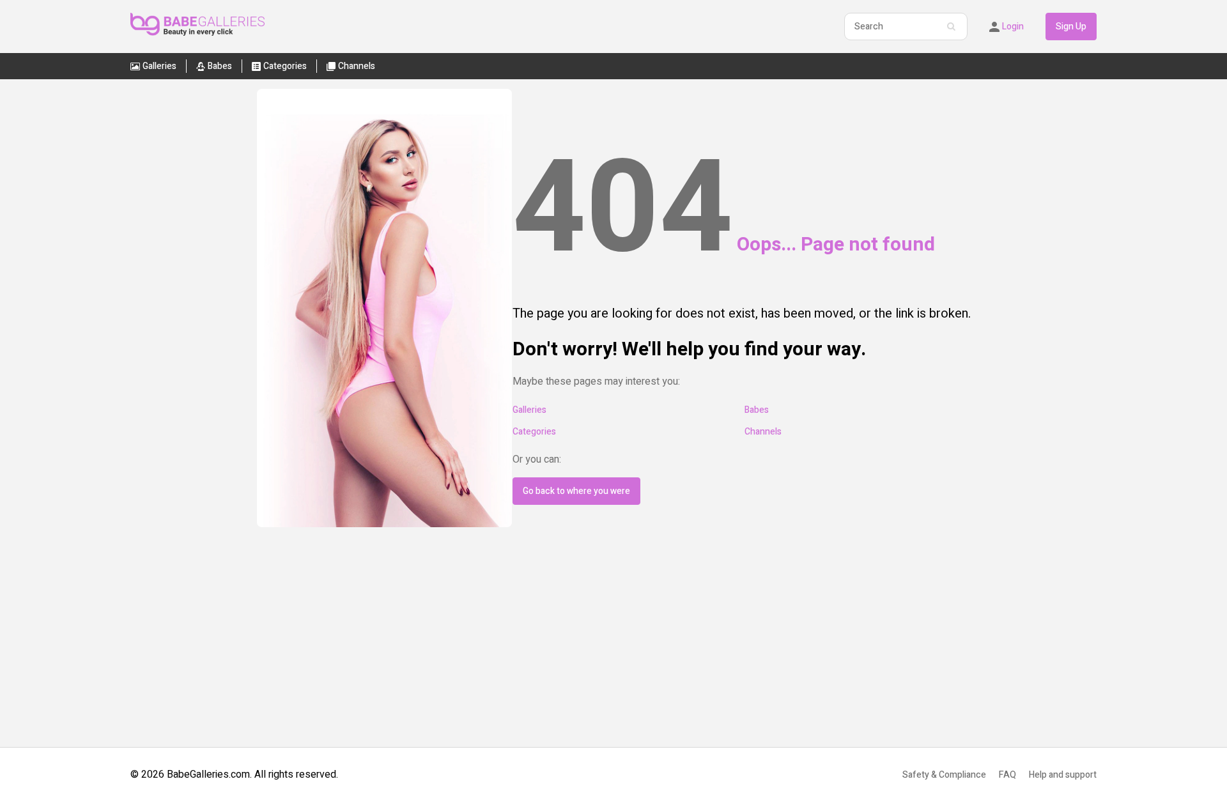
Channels (763, 431)
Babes (757, 410)
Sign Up (1071, 26)
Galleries (529, 410)
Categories (534, 431)
